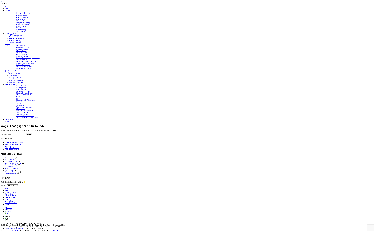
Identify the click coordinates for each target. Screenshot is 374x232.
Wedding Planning (10, 33)
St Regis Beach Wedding (12, 148)
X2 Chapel (8, 146)
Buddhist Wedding (22, 56)
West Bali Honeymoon (16, 77)
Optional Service (10, 84)
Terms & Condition (11, 203)
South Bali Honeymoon (16, 82)
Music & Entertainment (23, 95)
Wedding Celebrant (14, 40)
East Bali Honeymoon (15, 79)
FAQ (6, 199)
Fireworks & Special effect (24, 91)
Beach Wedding (21, 12)
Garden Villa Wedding (23, 24)
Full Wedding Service (15, 35)
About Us (8, 190)
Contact (7, 121)
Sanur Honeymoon (14, 75)
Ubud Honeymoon (14, 73)
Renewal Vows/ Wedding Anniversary (28, 58)
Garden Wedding (21, 26)
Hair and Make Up (22, 89)
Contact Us (8, 204)
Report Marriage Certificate (24, 68)
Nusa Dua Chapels (10, 174)
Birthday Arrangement (23, 65)
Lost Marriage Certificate (24, 66)
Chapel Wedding (21, 15)
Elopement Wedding (22, 21)
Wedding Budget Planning (17, 38)
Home (6, 7)
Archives (3, 185)
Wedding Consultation (15, 42)
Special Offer (9, 119)
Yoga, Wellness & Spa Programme (27, 117)
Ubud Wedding (21, 30)
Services (7, 44)
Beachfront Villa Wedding (24, 14)
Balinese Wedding (22, 49)
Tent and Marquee (22, 114)
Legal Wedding (21, 45)
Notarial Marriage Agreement (25, 63)
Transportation (20, 105)
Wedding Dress (21, 88)
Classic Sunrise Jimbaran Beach (14, 142)
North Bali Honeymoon (16, 80)
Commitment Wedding (23, 47)
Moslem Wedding (21, 51)
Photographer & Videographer (25, 100)
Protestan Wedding (22, 52)
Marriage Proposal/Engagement (26, 61)
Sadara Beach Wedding (12, 149)
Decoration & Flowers (23, 86)
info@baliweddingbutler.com (14, 228)
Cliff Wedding (20, 19)
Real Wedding (9, 201)
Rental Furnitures (21, 102)
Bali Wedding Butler (12, 230)
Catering (19, 98)
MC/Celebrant (20, 109)
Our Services (9, 194)
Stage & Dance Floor (22, 112)
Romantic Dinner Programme (25, 110)
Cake (18, 96)
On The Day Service (15, 37)
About (7, 8)
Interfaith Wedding (22, 59)
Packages (7, 10)
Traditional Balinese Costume (25, 116)
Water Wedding (21, 31)
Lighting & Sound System (24, 93)
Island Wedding (21, 28)
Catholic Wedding (21, 54)
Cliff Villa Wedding (22, 17)
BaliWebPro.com (54, 230)
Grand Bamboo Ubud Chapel (14, 144)
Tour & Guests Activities (24, 107)
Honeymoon (8, 72)
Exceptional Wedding (23, 23)
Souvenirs (19, 103)
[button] (5, 3)
